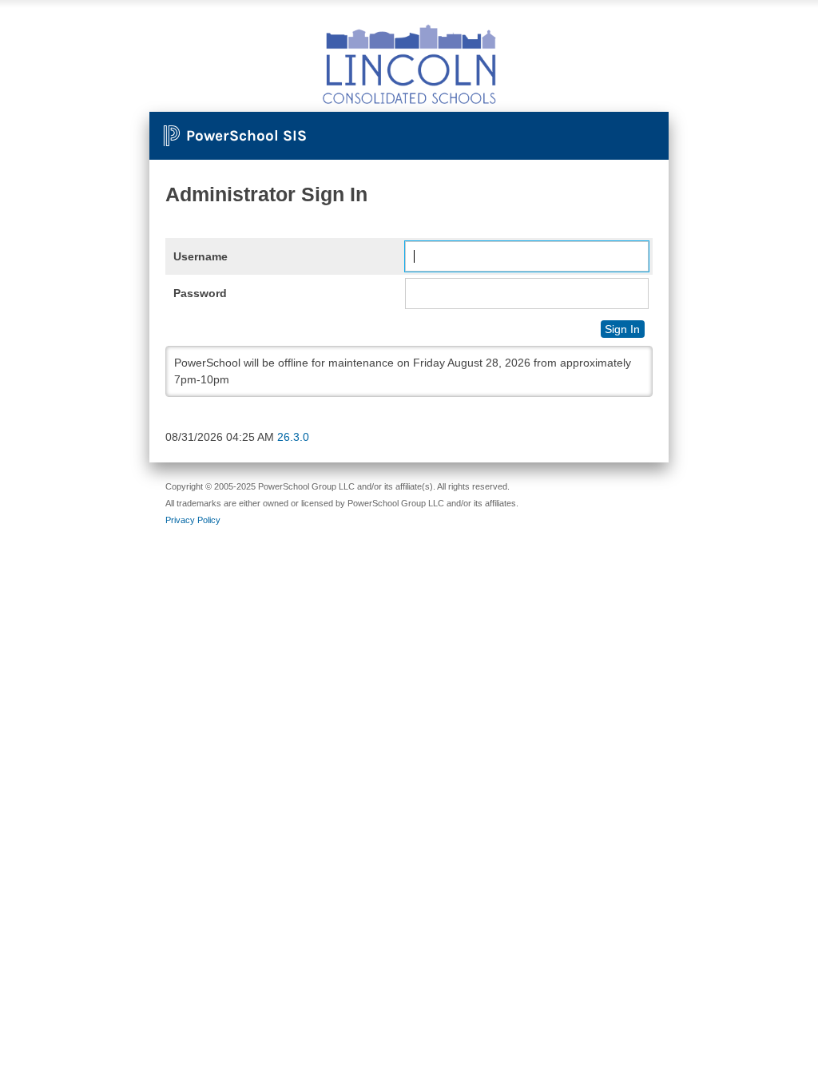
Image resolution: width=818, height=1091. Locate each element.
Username (200, 256)
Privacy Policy (192, 520)
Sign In (622, 329)
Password (200, 293)
